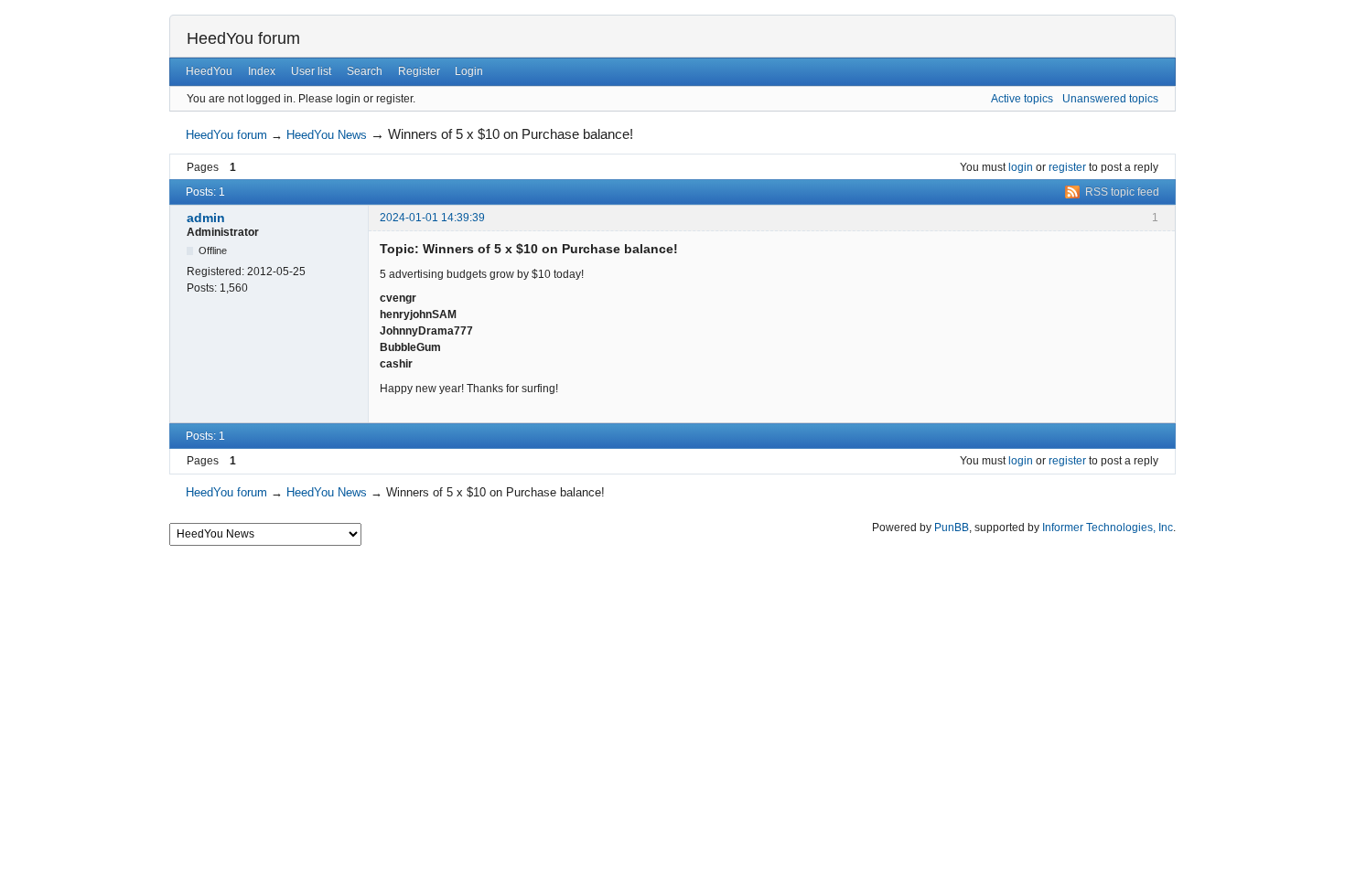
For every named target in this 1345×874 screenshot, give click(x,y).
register (1067, 167)
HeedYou (209, 71)
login (1020, 167)
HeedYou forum (243, 38)
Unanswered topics (1110, 98)
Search (364, 71)
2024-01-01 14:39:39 (432, 217)
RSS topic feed (1122, 192)
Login (469, 71)
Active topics (1022, 98)
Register (419, 71)
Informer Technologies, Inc (1107, 527)
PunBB (951, 527)
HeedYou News (326, 135)
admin (206, 217)
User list (311, 71)
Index (261, 71)
